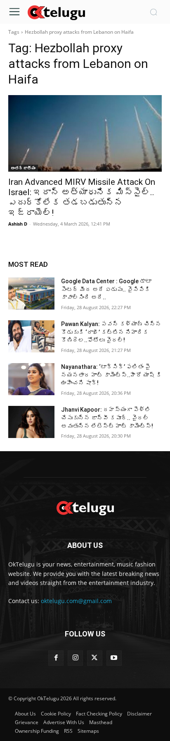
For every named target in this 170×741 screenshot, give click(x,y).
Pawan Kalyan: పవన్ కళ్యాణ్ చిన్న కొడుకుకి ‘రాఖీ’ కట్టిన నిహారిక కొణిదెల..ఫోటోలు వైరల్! (111, 332)
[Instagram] (75, 658)
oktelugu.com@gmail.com (76, 601)
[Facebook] (56, 658)
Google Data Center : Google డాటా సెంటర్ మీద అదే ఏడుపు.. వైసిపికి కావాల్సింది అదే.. (106, 289)
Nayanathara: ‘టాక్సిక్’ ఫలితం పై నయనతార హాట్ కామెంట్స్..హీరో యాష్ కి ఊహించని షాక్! (111, 375)
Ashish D (17, 224)
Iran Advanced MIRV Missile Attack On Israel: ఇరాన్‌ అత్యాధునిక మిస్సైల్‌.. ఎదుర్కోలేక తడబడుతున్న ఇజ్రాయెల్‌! (81, 197)
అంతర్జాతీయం (23, 168)
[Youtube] (114, 658)
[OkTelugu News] (56, 12)
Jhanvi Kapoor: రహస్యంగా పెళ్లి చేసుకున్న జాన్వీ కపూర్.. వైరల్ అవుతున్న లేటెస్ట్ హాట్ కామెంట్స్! (107, 417)
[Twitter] (94, 658)
